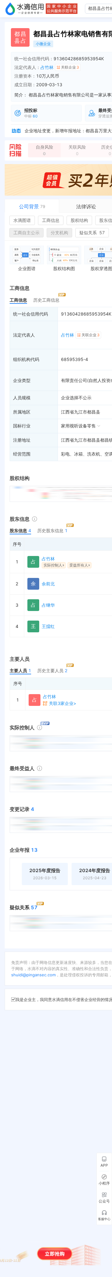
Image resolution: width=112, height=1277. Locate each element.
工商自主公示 (26, 232)
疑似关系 (92, 232)
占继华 (48, 605)
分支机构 (59, 232)
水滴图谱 (22, 220)
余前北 (48, 583)
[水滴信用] (24, 8)
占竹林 (47, 67)
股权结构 (79, 220)
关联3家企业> (62, 703)
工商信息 (50, 220)
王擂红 (48, 626)
